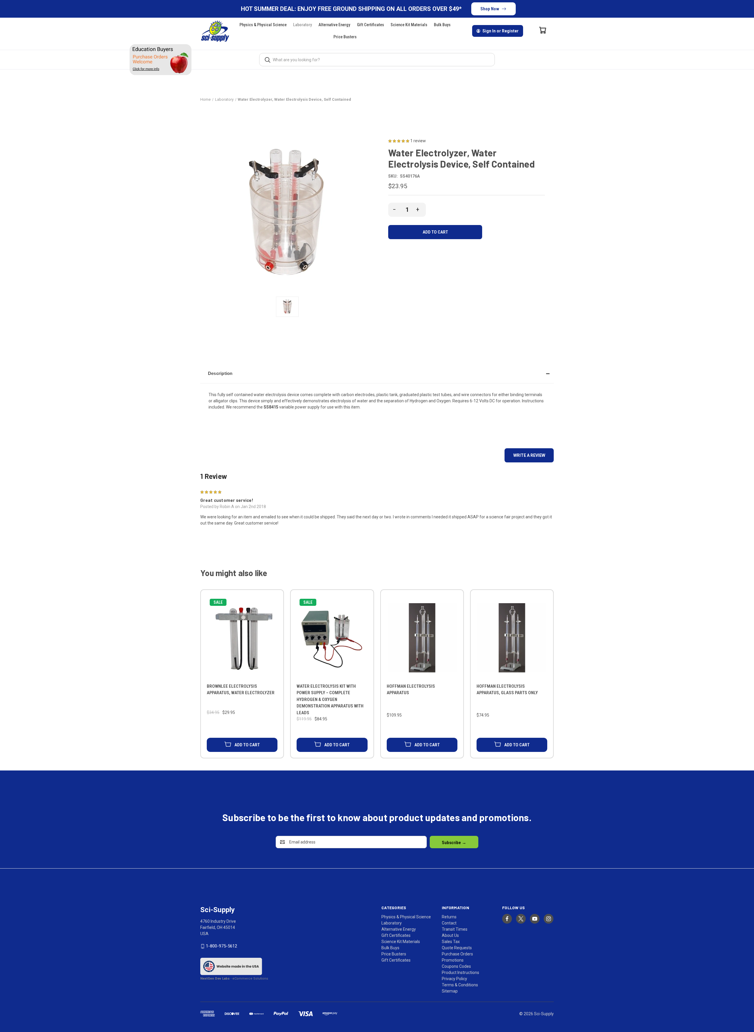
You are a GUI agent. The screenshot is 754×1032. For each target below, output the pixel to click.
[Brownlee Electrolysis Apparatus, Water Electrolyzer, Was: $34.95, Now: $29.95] (242, 638)
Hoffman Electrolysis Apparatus (411, 690)
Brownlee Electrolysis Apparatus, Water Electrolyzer (241, 690)
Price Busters (345, 36)
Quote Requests (457, 947)
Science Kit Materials (409, 24)
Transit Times (454, 929)
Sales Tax (451, 941)
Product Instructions (460, 972)
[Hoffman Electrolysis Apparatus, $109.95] (422, 638)
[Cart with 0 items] (542, 30)
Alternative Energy (334, 24)
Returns (449, 916)
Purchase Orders (457, 954)
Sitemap (450, 991)
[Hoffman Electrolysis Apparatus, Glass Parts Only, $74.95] (511, 638)
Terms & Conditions (460, 985)
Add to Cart (247, 744)
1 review (418, 140)
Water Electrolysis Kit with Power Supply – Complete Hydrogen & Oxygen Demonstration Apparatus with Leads (330, 699)
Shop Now (489, 8)
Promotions (453, 960)
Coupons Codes (456, 966)
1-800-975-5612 (221, 946)
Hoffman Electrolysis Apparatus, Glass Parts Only (507, 690)
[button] (377, 373)
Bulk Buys (442, 24)
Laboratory (302, 24)
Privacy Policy (454, 978)
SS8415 (271, 407)
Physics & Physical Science (263, 24)
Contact (449, 923)
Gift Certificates (370, 24)
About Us (450, 935)
